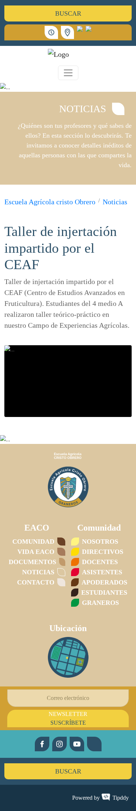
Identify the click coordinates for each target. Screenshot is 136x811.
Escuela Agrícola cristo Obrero (49, 202)
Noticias (115, 202)
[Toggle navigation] (68, 73)
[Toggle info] (68, 32)
